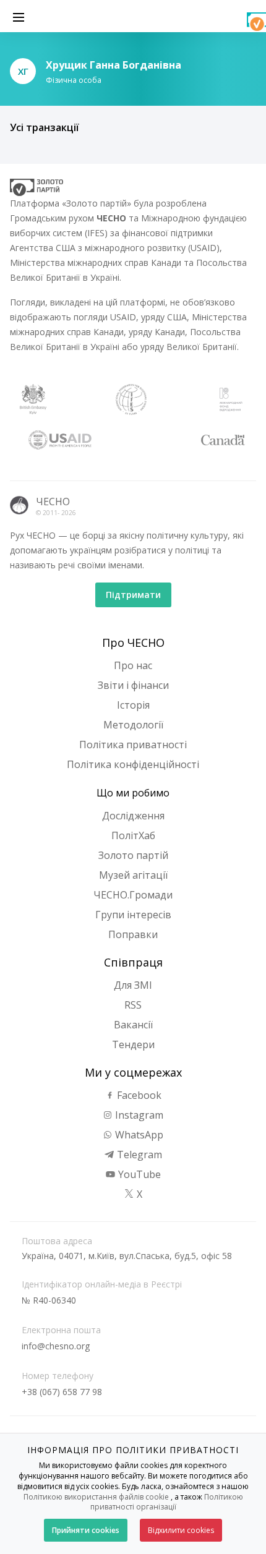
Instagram (138, 1115)
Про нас (133, 665)
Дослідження (133, 815)
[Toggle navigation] (18, 16)
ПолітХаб (133, 835)
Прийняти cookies (85, 1530)
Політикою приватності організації (166, 1502)
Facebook (137, 1095)
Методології (133, 725)
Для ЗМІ (133, 985)
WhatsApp (138, 1135)
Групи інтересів (133, 914)
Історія (133, 705)
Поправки (133, 934)
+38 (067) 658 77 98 (62, 1392)
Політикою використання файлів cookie (96, 1497)
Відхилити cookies (181, 1530)
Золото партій (133, 855)
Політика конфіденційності (133, 764)
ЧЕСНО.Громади (133, 895)
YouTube (138, 1174)
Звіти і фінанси (133, 685)
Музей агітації (133, 875)
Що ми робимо (133, 792)
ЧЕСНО (53, 501)
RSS (133, 1005)
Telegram (138, 1154)
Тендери (133, 1044)
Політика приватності (133, 744)
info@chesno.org (56, 1346)
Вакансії (133, 1024)
